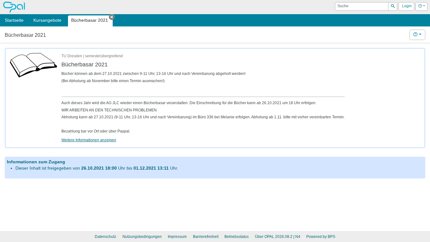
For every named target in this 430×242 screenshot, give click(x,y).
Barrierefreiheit (205, 236)
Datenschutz (105, 236)
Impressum (177, 236)
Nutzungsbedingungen (142, 236)
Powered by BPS (320, 236)
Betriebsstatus (236, 236)
